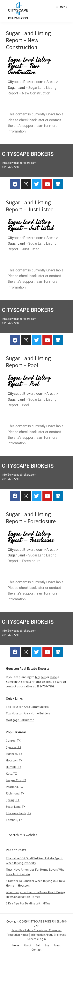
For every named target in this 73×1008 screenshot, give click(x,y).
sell (43, 677)
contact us (13, 686)
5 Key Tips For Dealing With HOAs (28, 903)
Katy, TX (11, 773)
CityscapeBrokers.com (25, 82)
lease (53, 677)
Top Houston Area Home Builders (28, 713)
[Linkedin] (58, 184)
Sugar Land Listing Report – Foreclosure (31, 517)
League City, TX (16, 780)
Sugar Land (16, 87)
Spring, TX (12, 800)
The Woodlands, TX (18, 813)
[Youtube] (47, 184)
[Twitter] (36, 184)
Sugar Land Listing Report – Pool (28, 361)
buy (37, 677)
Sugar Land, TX (15, 806)
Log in (42, 939)
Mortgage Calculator (20, 720)
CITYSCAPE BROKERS (41, 921)
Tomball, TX (14, 820)
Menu (63, 7)
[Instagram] (26, 184)
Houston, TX (14, 760)
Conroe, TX (13, 740)
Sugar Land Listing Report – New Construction (28, 40)
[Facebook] (15, 184)
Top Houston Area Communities (27, 707)
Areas (51, 82)
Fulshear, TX (14, 754)
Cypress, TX (13, 747)
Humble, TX (13, 767)
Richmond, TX (15, 793)
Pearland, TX (14, 787)
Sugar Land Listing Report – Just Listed (30, 206)
